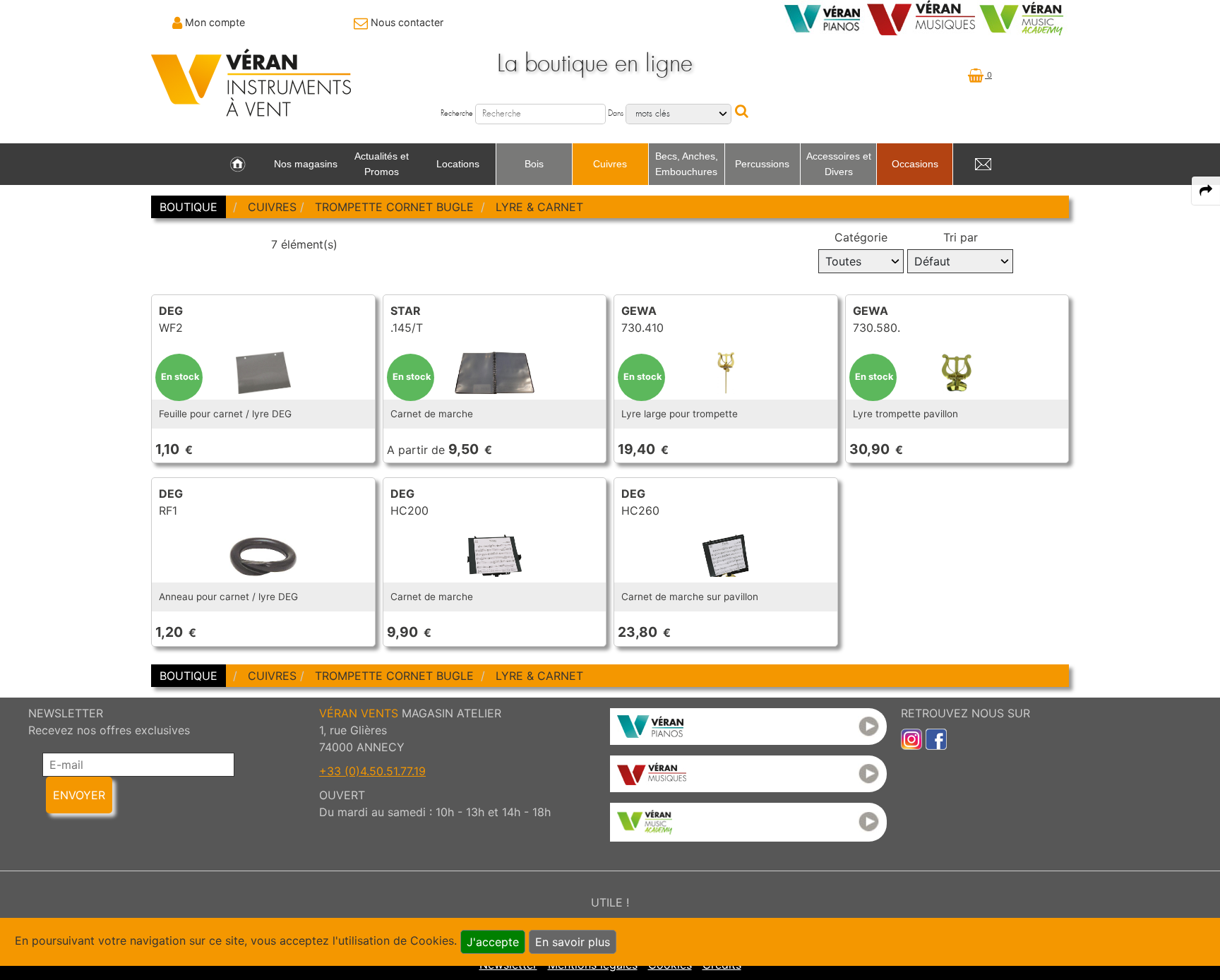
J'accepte (493, 942)
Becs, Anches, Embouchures (686, 163)
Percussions (762, 163)
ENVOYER (79, 795)
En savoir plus (572, 942)
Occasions (915, 163)
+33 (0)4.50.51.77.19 (372, 771)
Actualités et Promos (381, 163)
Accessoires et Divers (838, 163)
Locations (457, 163)
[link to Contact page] (982, 164)
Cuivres (610, 163)
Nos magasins (305, 163)
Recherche (457, 113)
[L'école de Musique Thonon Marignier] (748, 822)
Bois (534, 163)
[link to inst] (911, 738)
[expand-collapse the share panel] (1206, 191)
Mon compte (215, 22)
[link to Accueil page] (238, 164)
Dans (615, 113)
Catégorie (861, 237)
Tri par (960, 237)
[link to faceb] (936, 738)
